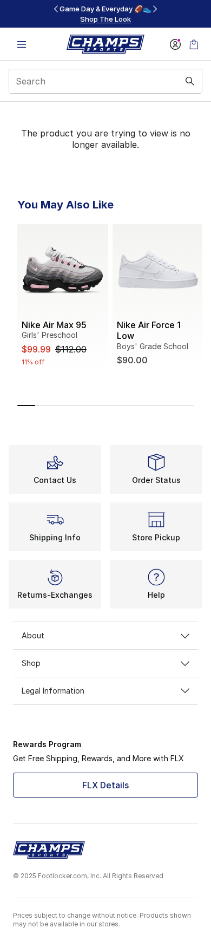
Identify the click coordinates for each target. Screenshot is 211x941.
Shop (31, 663)
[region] (105, 14)
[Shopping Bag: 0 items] (193, 44)
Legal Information (53, 690)
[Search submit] (190, 81)
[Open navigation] (21, 44)
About (33, 635)
